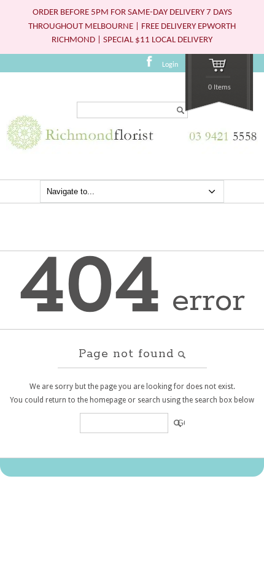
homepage (108, 400)
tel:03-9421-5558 (220, 142)
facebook (153, 65)
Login (170, 65)
